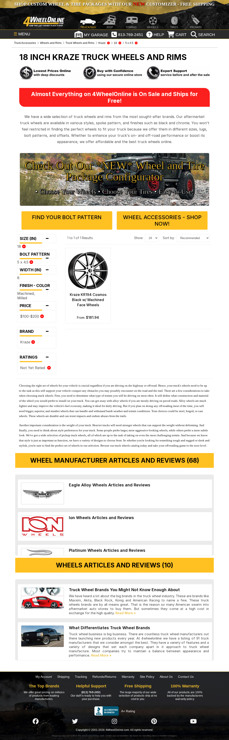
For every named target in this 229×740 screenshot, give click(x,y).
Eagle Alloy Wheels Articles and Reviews (109, 485)
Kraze (25, 342)
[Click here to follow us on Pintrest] (154, 721)
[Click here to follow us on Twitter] (74, 721)
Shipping (63, 676)
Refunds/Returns (104, 676)
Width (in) (34, 269)
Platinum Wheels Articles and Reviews (107, 550)
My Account (44, 676)
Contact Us (186, 676)
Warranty (128, 676)
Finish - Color (36, 286)
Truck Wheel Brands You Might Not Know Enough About (124, 589)
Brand (34, 331)
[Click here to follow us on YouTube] (193, 721)
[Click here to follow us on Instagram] (114, 721)
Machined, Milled (26, 295)
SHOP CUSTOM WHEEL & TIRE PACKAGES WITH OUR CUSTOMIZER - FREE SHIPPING (114, 4)
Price (34, 305)
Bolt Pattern (36, 255)
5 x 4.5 (23, 262)
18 (19, 246)
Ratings (34, 357)
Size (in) (34, 238)
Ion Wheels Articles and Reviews (101, 517)
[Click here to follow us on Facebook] (35, 721)
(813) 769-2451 (91, 692)
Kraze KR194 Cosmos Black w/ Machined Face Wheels (88, 299)
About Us (166, 676)
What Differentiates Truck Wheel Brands (109, 627)
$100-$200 (30, 316)
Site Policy (147, 676)
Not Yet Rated (33, 368)
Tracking (81, 676)
